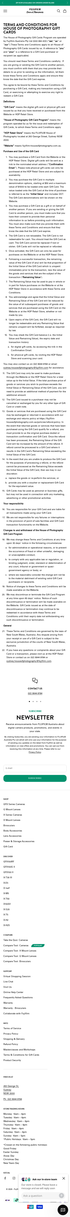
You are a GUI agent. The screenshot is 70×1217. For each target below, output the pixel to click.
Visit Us (7, 987)
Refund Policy (10, 1044)
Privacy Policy (35, 752)
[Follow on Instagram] (14, 1178)
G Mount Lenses (12, 810)
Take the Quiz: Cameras (15, 940)
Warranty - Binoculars (14, 1008)
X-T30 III (7, 878)
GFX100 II (8, 872)
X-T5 (5, 915)
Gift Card (8, 847)
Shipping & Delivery (14, 1039)
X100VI (7, 904)
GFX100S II (9, 867)
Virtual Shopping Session (17, 977)
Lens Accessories (12, 836)
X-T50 (6, 899)
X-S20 (6, 910)
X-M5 (6, 894)
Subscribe (35, 778)
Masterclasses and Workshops (19, 1050)
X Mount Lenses (11, 820)
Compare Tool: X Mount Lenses (19, 951)
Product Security (12, 1061)
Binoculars (9, 826)
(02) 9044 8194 (35, 694)
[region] (35, 686)
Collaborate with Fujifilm (16, 1014)
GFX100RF (8, 862)
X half (6, 888)
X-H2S (6, 925)
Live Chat (8, 982)
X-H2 (5, 920)
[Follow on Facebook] (5, 1178)
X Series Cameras (12, 815)
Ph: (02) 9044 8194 (12, 1099)
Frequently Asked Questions (18, 998)
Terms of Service (12, 1029)
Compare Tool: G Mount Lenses (20, 956)
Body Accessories (12, 831)
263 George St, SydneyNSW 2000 (11, 1090)
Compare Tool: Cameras (16, 946)
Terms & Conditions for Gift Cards (21, 1055)
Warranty (8, 1003)
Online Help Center (13, 992)
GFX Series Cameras (14, 804)
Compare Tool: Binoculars (17, 962)
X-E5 (5, 883)
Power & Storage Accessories (18, 842)
